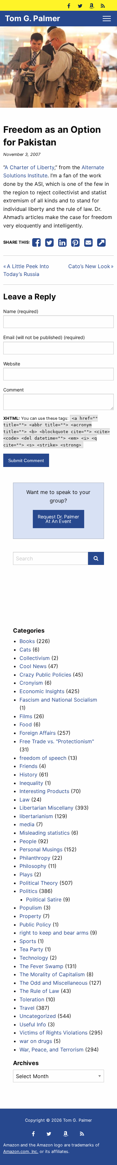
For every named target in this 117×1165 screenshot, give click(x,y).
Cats (25, 649)
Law (25, 799)
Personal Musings (41, 849)
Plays (26, 874)
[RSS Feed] (103, 5)
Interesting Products (44, 791)
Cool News (33, 666)
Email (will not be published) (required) (44, 337)
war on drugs (36, 1041)
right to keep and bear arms (54, 932)
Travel (27, 1008)
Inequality (31, 783)
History (28, 774)
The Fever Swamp (41, 966)
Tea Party (31, 949)
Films (26, 716)
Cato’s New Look (89, 266)
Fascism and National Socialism (58, 699)
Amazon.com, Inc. (20, 1151)
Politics (28, 891)
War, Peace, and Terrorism (52, 1049)
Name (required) (20, 311)
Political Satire (43, 899)
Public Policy (35, 924)
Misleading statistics (45, 832)
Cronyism (31, 682)
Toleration (32, 999)
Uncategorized (38, 1016)
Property (30, 916)
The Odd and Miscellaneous (53, 983)
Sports (28, 941)
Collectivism (35, 658)
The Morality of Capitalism (52, 974)
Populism (31, 907)
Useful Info (33, 1024)
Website (11, 363)
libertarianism (36, 816)
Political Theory (39, 883)
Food (26, 724)
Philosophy (33, 866)
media (27, 824)
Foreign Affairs (38, 733)
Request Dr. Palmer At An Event (58, 519)
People (28, 841)
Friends (28, 766)
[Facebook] (68, 5)
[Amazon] (91, 5)
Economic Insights (42, 691)
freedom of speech (43, 758)
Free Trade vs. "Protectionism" (57, 741)
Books (27, 641)
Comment (13, 389)
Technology (34, 957)
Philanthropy (35, 858)
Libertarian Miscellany (46, 807)
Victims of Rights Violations (53, 1032)
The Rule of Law (39, 991)
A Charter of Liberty (29, 167)
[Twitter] (80, 5)
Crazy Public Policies (45, 674)
